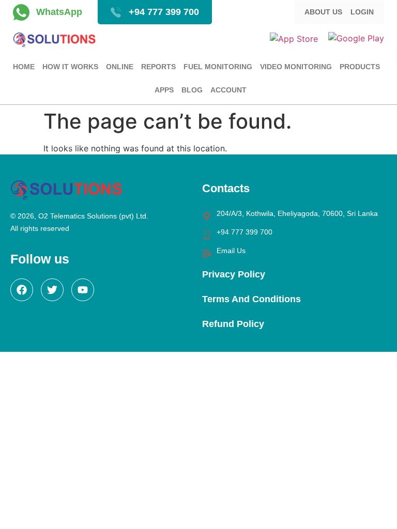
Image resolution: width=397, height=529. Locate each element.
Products (360, 67)
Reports (158, 67)
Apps (164, 90)
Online (119, 67)
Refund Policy (233, 324)
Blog (192, 90)
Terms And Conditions (251, 299)
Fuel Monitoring (218, 67)
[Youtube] (82, 289)
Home (24, 67)
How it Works (70, 67)
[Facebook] (21, 289)
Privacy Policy (233, 274)
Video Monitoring (296, 67)
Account (228, 90)
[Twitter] (52, 289)
